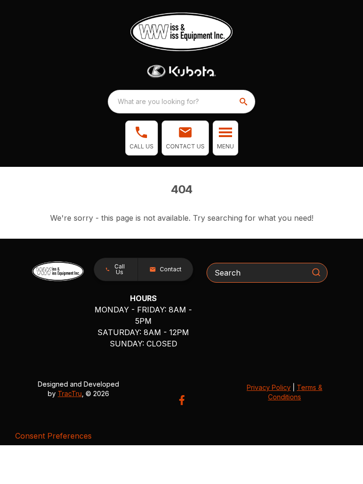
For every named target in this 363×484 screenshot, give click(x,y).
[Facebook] (182, 400)
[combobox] (181, 101)
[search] (244, 101)
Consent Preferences (53, 436)
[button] (141, 138)
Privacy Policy (269, 387)
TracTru (70, 393)
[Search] (316, 272)
